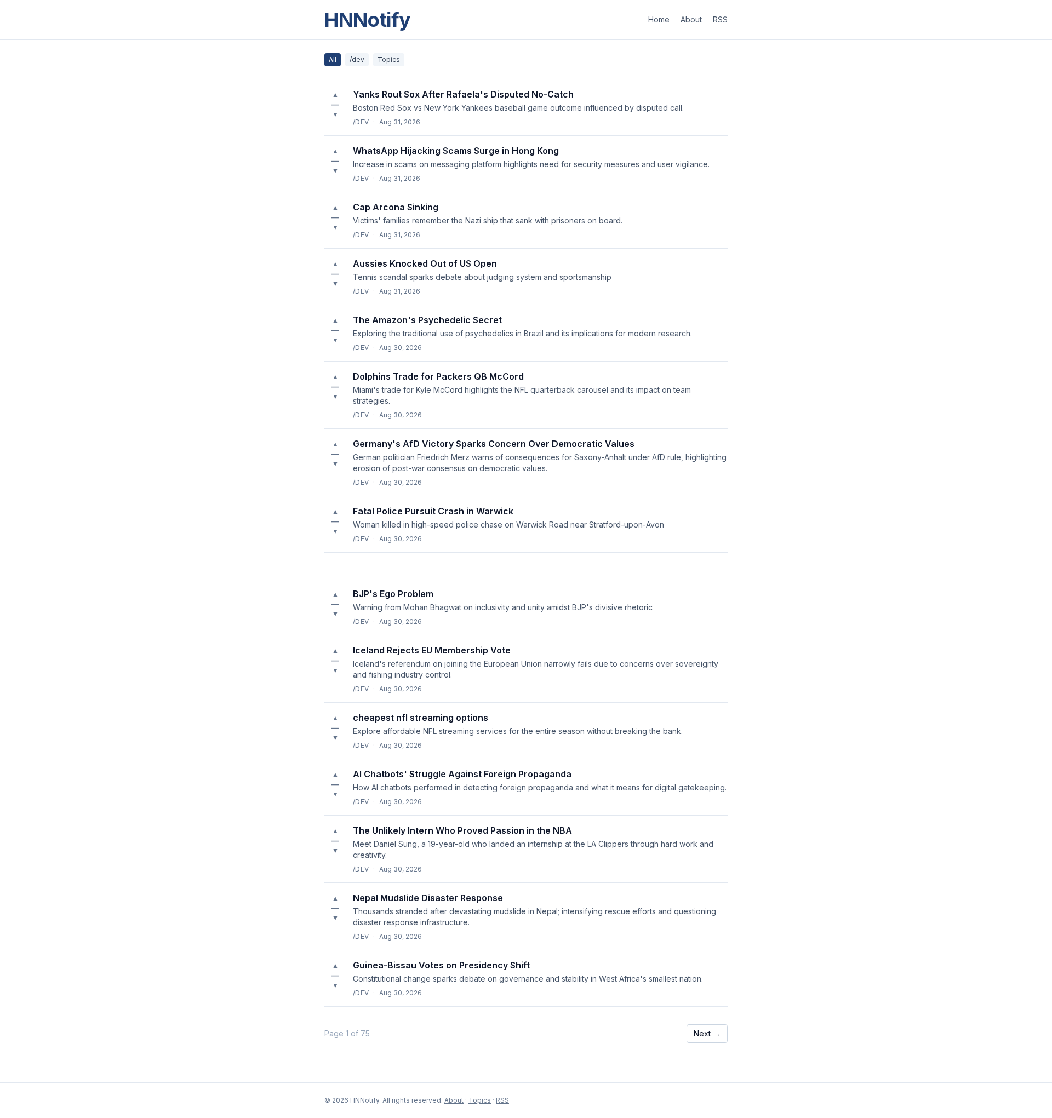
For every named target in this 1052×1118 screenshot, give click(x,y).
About (691, 19)
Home (659, 19)
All (332, 59)
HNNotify (367, 20)
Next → (707, 1033)
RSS (720, 19)
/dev (357, 59)
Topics (389, 59)
